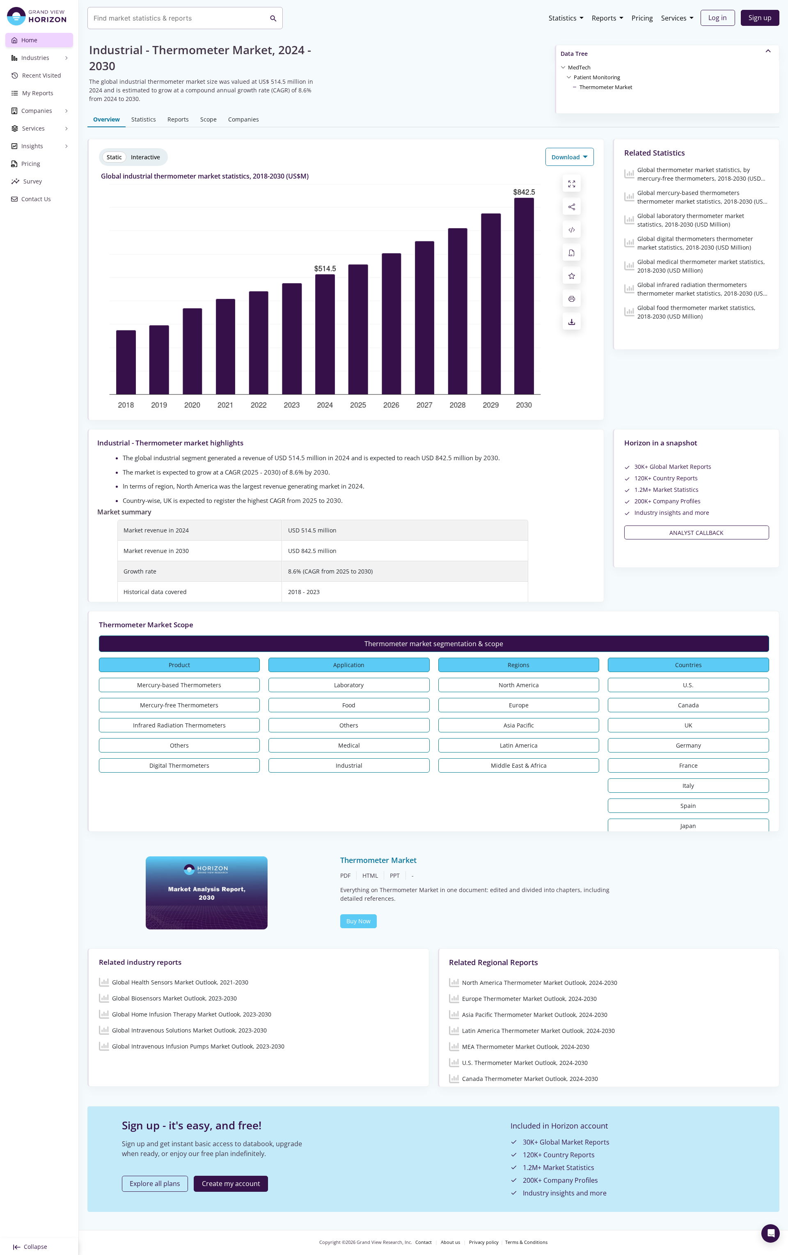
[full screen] (572, 183)
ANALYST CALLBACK (696, 533)
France (688, 765)
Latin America (519, 745)
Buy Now (358, 921)
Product (179, 665)
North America (519, 685)
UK (688, 725)
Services (674, 18)
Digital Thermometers (179, 765)
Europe (519, 705)
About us (450, 1242)
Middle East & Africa (519, 765)
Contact (423, 1242)
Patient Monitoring (597, 77)
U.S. (688, 685)
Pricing (642, 18)
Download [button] (567, 157)
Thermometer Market (606, 87)
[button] (579, 67)
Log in (717, 17)
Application (348, 665)
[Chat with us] (770, 1233)
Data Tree (574, 53)
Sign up (760, 17)
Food (348, 705)
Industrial (349, 765)
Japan (688, 826)
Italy (688, 785)
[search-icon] (273, 18)
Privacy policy (484, 1242)
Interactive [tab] (145, 157)
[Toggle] (563, 67)
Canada (688, 705)
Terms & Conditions (526, 1242)
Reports (604, 18)
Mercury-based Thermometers (179, 685)
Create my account (231, 1183)
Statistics (563, 18)
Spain (688, 806)
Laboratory (349, 685)
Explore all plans (155, 1183)
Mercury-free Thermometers (179, 705)
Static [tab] (114, 157)
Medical (349, 745)
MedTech (579, 67)
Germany (688, 745)
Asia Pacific (519, 725)
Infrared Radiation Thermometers (179, 725)
